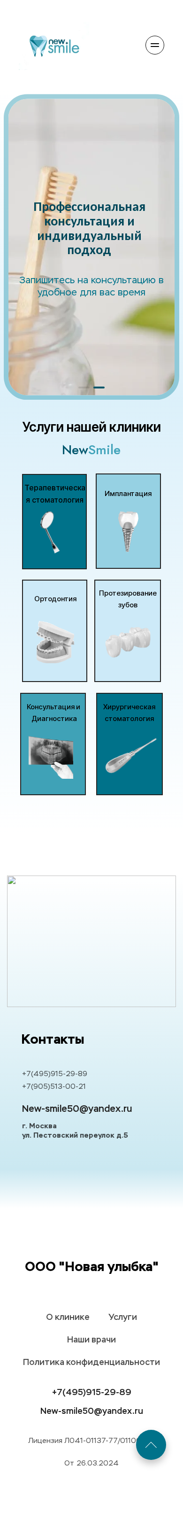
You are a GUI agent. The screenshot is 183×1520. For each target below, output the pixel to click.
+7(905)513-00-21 (54, 1086)
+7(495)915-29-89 (54, 1074)
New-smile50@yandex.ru (77, 1109)
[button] (84, 387)
